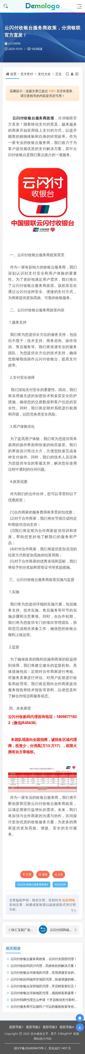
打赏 (28, 874)
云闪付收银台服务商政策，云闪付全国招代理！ (43, 959)
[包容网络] (43, 6)
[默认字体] (72, 74)
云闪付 (60, 884)
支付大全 (44, 74)
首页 (13, 74)
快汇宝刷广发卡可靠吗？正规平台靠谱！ (24, 930)
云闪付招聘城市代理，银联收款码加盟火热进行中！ (64, 930)
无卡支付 (26, 74)
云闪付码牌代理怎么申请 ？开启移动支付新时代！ (45, 999)
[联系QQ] (79, 1018)
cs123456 (14, 43)
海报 (44, 874)
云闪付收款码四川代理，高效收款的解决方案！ (43, 965)
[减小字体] (68, 74)
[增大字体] (77, 74)
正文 (58, 74)
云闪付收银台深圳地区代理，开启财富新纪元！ (43, 986)
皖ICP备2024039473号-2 (30, 1048)
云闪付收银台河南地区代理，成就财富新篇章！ (43, 993)
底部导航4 (66, 1027)
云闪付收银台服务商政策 (33, 117)
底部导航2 (33, 1027)
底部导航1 (16, 1027)
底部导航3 (50, 1027)
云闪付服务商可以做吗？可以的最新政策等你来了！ (46, 1006)
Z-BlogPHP (65, 1034)
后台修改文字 (39, 1034)
